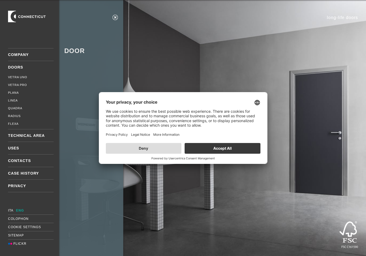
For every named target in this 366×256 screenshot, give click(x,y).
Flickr (19, 244)
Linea (13, 100)
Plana (13, 92)
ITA (10, 210)
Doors (15, 67)
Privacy (17, 186)
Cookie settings (24, 227)
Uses (13, 148)
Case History (23, 173)
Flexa (13, 123)
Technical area (26, 135)
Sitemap (16, 235)
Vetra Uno (17, 77)
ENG (20, 210)
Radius (14, 116)
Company (18, 54)
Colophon (18, 219)
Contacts (19, 161)
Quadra (15, 108)
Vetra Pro (17, 84)
